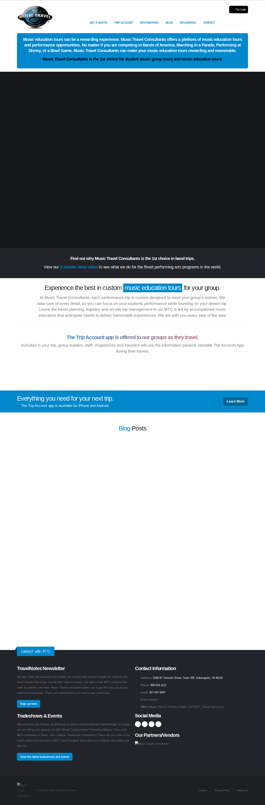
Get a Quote (98, 22)
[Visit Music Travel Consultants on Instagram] (231, 23)
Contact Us (242, 790)
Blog (169, 22)
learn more (177, 456)
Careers (203, 790)
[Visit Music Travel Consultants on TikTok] (245, 23)
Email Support (149, 699)
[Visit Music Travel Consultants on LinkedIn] (238, 23)
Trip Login (240, 9)
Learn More (236, 401)
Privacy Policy (221, 790)
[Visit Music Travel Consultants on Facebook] (224, 23)
